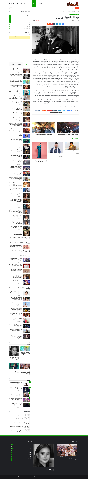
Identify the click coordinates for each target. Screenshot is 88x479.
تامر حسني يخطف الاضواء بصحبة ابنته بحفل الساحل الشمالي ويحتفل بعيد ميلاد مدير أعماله (16, 70)
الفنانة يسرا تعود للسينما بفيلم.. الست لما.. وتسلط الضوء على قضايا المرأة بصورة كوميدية (15, 178)
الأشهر (19, 64)
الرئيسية (76, 11)
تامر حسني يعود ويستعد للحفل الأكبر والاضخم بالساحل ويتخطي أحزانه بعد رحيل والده (15, 211)
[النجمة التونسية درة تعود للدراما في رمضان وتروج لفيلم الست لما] (26, 87)
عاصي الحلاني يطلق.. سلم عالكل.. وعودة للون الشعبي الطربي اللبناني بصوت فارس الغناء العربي (20, 251)
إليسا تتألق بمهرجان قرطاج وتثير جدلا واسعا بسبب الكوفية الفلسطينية (15, 118)
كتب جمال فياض (72, 14)
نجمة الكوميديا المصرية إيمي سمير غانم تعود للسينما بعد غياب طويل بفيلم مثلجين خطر (16, 222)
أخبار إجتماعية (39, 3)
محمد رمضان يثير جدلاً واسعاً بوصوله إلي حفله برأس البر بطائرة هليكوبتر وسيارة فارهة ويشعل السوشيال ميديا (15, 97)
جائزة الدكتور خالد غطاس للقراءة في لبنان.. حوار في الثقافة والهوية (15, 227)
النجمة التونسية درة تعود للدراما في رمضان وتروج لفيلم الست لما (16, 86)
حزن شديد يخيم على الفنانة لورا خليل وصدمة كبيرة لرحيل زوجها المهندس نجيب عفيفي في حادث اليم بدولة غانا (15, 184)
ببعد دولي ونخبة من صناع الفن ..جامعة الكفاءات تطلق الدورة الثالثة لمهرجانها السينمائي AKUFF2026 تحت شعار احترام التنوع (19, 287)
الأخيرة (26, 64)
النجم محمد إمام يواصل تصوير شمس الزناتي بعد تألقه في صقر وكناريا (15, 265)
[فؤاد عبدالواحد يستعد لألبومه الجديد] (26, 384)
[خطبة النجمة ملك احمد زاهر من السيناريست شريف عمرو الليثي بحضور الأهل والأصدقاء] (26, 299)
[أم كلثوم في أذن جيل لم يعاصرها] (26, 151)
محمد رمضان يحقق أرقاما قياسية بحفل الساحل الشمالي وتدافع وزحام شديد (16, 167)
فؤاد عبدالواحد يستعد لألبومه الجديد (16, 382)
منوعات (27, 22)
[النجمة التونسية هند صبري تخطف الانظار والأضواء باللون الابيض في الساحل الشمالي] (26, 108)
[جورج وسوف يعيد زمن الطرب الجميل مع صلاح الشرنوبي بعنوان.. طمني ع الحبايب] (26, 201)
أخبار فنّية (33, 3)
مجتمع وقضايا (26, 3)
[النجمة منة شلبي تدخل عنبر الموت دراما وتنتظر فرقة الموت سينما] (26, 206)
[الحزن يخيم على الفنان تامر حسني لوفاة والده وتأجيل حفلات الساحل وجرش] (26, 271)
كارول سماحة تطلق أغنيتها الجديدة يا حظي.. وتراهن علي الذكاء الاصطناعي (15, 246)
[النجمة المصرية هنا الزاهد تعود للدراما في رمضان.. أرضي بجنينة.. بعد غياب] (26, 195)
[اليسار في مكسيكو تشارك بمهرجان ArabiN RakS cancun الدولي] (39, 150)
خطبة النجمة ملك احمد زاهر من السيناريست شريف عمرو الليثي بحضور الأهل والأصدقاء (16, 298)
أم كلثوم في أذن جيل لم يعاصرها (16, 150)
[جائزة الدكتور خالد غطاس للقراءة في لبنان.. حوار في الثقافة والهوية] (26, 228)
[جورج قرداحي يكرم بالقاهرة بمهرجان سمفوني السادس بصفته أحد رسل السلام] (26, 260)
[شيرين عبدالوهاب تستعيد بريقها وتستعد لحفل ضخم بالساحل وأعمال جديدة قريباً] (26, 293)
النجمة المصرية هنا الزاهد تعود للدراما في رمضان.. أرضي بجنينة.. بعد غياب (15, 194)
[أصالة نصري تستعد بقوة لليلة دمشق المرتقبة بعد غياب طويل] (26, 217)
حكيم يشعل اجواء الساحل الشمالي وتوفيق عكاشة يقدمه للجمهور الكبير (62, 8)
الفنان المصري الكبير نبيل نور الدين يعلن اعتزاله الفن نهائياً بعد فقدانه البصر (16, 330)
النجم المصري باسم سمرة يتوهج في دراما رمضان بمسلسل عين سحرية (72, 151)
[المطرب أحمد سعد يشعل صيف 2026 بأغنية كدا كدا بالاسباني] (26, 310)
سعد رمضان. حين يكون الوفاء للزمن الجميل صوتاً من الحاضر (15, 325)
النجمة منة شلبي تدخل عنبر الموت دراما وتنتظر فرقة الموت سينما (16, 205)
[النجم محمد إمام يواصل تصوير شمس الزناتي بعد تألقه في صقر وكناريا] (26, 266)
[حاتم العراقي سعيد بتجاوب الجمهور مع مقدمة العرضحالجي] (55, 147)
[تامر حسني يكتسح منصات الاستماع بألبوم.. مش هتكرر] (26, 304)
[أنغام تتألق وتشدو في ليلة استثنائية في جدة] (26, 136)
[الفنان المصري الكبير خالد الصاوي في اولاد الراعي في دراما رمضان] (26, 400)
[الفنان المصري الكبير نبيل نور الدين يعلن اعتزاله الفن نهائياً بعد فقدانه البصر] (26, 331)
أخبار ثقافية (29, 446)
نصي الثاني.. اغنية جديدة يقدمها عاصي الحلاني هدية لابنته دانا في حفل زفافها (15, 129)
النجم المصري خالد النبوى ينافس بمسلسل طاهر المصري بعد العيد (16, 393)
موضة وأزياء (27, 26)
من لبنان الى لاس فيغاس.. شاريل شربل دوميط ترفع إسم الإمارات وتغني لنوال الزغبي (16, 336)
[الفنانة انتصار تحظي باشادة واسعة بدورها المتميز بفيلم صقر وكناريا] (26, 315)
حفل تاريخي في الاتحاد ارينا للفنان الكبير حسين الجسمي (16, 388)
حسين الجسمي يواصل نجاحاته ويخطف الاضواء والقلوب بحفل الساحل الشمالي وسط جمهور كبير (16, 161)
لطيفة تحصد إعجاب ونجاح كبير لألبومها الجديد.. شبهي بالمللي (17, 113)
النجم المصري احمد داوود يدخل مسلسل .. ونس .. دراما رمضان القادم (15, 189)
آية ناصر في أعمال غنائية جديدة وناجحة (23, 255)
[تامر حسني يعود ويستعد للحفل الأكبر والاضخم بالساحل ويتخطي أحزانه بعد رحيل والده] (26, 211)
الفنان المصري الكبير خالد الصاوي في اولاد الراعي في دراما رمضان (15, 399)
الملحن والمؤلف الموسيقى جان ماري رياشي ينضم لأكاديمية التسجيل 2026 (15, 91)
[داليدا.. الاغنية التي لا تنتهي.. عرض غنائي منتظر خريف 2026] (26, 320)
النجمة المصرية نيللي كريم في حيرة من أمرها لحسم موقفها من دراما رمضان (16, 75)
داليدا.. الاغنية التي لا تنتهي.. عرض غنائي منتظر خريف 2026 (16, 319)
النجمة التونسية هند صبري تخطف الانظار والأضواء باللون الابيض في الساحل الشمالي (16, 108)
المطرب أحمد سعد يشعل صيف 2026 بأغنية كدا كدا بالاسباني (16, 309)
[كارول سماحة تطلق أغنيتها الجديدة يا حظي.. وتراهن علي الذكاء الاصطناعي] (26, 247)
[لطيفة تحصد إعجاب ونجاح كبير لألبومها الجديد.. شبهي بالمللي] (26, 114)
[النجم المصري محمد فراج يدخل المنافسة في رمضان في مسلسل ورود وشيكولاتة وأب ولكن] (26, 405)
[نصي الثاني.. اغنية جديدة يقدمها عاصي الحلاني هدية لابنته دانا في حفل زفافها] (26, 130)
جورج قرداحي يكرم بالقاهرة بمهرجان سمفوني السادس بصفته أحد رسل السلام (15, 259)
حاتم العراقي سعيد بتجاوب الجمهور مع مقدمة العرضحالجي (56, 154)
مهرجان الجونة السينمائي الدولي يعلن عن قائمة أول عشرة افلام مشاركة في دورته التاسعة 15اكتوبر (15, 124)
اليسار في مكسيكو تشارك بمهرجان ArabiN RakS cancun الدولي (40, 161)
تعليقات (12, 64)
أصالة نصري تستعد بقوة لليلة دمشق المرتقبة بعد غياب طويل (16, 216)
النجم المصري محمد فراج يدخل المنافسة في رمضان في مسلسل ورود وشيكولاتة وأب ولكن (16, 404)
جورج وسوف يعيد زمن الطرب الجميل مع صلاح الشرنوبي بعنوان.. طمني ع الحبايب (16, 200)
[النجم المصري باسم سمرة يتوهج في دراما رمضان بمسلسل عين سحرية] (72, 146)
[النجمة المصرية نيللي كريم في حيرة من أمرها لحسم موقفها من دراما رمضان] (26, 76)
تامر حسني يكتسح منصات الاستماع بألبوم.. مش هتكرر (16, 303)
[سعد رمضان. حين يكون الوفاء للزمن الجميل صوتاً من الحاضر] (26, 326)
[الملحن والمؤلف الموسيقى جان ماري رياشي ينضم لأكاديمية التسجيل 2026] (26, 92)
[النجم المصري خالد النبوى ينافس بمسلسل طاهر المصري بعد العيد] (26, 394)
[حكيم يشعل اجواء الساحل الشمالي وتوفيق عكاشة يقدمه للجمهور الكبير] (26, 82)
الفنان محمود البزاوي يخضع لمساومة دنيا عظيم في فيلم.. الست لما (15, 102)
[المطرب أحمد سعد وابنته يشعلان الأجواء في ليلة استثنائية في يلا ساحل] (26, 173)
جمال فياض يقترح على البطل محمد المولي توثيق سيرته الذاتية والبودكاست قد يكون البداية (16, 276)
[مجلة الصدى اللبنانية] (73, 3)
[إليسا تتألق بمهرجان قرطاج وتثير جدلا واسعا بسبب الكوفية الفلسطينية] (26, 119)
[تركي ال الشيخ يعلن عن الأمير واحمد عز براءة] (26, 146)
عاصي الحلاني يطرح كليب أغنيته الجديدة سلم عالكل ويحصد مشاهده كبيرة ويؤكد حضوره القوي (16, 233)
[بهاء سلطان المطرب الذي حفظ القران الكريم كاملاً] (26, 141)
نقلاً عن (21, 3)
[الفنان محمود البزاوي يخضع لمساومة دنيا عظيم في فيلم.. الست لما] (26, 103)
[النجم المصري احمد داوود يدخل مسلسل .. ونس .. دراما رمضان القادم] (26, 190)
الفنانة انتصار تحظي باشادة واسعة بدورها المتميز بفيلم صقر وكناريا (16, 314)
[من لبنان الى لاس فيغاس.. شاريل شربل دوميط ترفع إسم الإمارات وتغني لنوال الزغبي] (26, 336)
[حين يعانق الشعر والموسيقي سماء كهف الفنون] (26, 157)
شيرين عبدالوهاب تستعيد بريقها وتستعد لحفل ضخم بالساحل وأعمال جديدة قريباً (16, 292)
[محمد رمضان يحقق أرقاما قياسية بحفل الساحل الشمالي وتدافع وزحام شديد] (26, 168)
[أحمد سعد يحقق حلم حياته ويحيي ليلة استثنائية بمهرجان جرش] (26, 282)
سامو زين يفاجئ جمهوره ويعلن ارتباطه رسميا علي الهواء (20, 242)
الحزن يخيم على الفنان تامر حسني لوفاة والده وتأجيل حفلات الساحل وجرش (16, 270)
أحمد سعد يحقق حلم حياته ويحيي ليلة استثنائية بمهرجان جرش (15, 281)
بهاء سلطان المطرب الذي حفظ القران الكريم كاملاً (16, 140)
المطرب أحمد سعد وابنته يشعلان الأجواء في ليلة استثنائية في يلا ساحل (15, 172)
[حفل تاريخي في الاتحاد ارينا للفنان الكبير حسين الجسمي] (26, 389)
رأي (30, 3)
